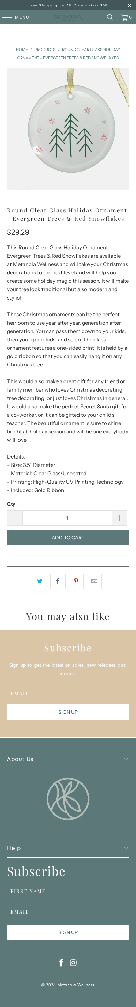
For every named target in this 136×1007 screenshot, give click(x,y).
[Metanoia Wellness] (68, 17)
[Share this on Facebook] (57, 581)
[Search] (110, 17)
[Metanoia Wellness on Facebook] (61, 964)
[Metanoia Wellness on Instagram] (74, 964)
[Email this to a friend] (94, 581)
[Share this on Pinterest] (76, 581)
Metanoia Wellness (75, 985)
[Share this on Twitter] (39, 581)
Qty (11, 504)
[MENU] (3, 17)
